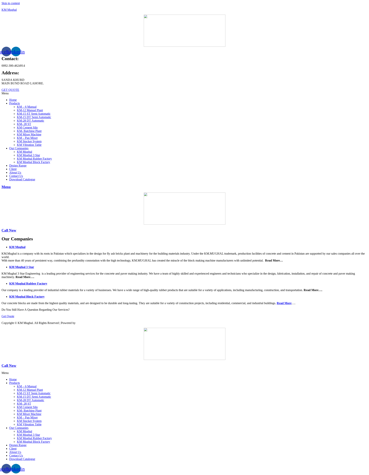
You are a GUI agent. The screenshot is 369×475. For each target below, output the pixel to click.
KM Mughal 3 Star (28, 155)
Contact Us (16, 176)
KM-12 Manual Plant (30, 110)
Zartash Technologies (92, 323)
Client (13, 169)
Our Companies (18, 148)
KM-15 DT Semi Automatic (34, 117)
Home (13, 99)
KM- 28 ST (24, 124)
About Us (15, 172)
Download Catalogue (22, 179)
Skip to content (11, 3)
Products (14, 103)
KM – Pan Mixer (27, 138)
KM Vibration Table (29, 144)
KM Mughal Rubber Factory (34, 158)
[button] (184, 93)
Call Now (9, 230)
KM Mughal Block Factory (33, 162)
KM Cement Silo (27, 127)
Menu (6, 187)
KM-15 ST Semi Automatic (34, 113)
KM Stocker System (29, 141)
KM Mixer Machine (29, 134)
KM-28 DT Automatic (30, 120)
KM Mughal (9, 9)
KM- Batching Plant (29, 131)
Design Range (18, 165)
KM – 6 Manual (27, 106)
